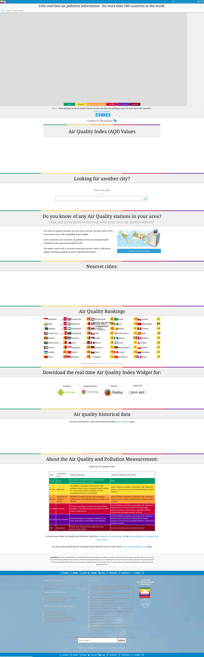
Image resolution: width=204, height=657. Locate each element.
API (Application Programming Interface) (60, 619)
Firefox (113, 386)
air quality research (55, 592)
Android (66, 386)
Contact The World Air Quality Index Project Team (64, 585)
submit (121, 640)
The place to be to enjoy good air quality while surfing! (111, 627)
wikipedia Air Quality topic (110, 536)
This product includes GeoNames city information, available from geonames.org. (109, 599)
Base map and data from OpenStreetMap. (105, 624)
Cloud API (137, 385)
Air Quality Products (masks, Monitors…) (60, 617)
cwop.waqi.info (127, 608)
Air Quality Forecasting (53, 615)
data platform (123, 421)
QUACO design (95, 630)
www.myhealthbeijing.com (134, 546)
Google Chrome (90, 386)
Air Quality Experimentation (55, 599)
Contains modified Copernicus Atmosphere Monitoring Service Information (111, 612)
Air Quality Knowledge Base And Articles (60, 597)
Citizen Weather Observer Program (103, 608)
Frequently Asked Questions (59, 606)
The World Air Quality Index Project (145, 583)
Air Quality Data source (53, 611)
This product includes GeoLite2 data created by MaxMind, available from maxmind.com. (112, 593)
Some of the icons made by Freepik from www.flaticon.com (105, 617)
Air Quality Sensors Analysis (55, 601)
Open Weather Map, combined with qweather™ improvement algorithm (108, 604)
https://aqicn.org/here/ (102, 112)
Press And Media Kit (52, 587)
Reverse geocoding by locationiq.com (104, 621)
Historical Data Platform (54, 622)
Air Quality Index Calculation (56, 613)
